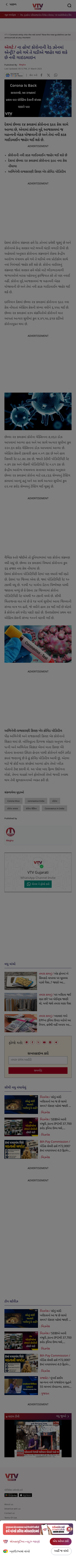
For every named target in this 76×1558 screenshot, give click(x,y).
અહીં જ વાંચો (61, 1551)
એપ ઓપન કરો (61, 1541)
